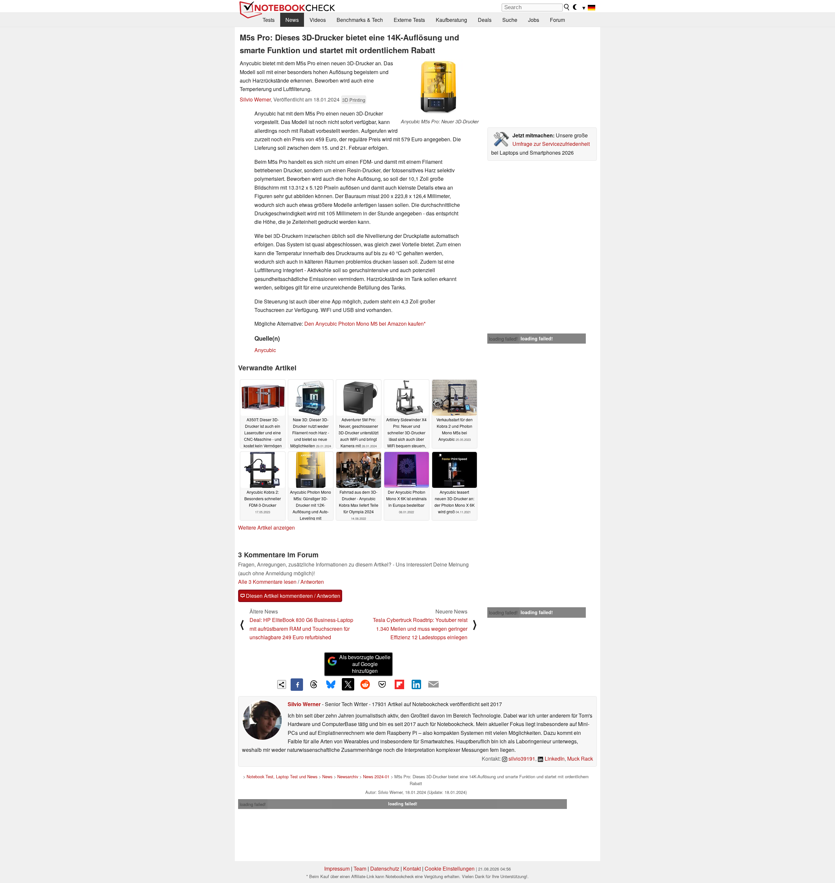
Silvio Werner (255, 99)
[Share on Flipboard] (399, 684)
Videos (318, 19)
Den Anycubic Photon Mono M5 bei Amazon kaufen (364, 323)
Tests (269, 19)
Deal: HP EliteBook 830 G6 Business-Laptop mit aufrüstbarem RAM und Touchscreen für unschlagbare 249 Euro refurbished (301, 628)
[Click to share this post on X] (348, 684)
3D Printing (353, 99)
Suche (509, 19)
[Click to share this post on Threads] (314, 684)
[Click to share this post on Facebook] (297, 684)
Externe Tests (409, 19)
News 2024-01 (376, 776)
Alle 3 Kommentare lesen (267, 581)
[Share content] (281, 684)
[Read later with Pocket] (382, 684)
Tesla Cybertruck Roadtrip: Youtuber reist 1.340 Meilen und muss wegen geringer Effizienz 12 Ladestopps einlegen (420, 628)
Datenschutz (384, 868)
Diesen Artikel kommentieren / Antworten (292, 595)
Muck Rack (580, 758)
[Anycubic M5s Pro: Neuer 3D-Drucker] (440, 88)
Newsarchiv (347, 776)
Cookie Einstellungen (450, 868)
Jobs (533, 19)
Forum (557, 19)
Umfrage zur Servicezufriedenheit (551, 143)
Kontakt (412, 868)
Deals (485, 19)
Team (360, 868)
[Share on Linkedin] (416, 684)
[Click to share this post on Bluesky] (331, 684)
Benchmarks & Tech (360, 19)
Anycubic (265, 350)
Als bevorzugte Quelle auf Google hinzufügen (364, 663)
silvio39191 (521, 758)
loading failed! (503, 338)
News (292, 19)
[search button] (567, 7)
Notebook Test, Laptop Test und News (282, 776)
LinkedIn (554, 758)
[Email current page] (433, 684)
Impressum (337, 868)
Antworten (312, 581)
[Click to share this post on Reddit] (365, 684)
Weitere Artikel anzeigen (266, 527)
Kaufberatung (451, 19)
